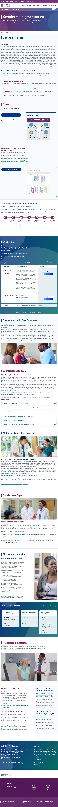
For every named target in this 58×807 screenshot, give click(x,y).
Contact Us (51, 5)
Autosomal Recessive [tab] (11, 169)
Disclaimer (48, 785)
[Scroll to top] (55, 804)
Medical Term (6, 266)
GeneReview (5, 75)
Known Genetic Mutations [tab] (11, 120)
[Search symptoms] (4, 262)
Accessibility (48, 787)
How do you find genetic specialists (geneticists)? (15, 420)
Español (54, 9)
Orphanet (34, 229)
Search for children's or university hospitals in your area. (14, 484)
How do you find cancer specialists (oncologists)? (15, 412)
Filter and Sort (27, 262)
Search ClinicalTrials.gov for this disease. (12, 762)
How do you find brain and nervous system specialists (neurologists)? (20, 407)
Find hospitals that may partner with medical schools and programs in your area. (19, 475)
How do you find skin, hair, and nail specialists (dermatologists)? (19, 424)
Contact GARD (39, 759)
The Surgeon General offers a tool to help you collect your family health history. (14, 162)
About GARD (44, 5)
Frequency (42, 266)
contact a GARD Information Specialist (16, 534)
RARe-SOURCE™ (6, 73)
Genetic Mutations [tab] (11, 115)
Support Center (36, 5)
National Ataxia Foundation (9, 542)
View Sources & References (7, 775)
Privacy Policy (48, 782)
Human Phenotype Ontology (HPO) (35, 312)
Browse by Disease (26, 5)
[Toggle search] (55, 5)
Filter (43, 605)
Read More (39, 24)
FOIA (47, 789)
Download (52, 605)
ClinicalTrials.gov (5, 729)
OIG (46, 791)
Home (2, 9)
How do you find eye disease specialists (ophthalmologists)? (18, 416)
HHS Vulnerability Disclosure (28, 799)
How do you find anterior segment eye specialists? (15, 403)
